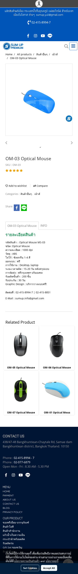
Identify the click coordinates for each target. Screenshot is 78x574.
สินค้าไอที (8, 526)
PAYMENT (8, 495)
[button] (65, 46)
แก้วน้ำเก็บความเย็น (14, 535)
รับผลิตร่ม (8, 543)
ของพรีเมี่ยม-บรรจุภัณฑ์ (16, 522)
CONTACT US (11, 503)
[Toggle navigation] (73, 46)
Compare (42, 185)
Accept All (49, 567)
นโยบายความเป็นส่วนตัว (26, 561)
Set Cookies (30, 567)
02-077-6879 (22, 462)
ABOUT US (9, 499)
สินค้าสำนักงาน (11, 530)
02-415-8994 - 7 (24, 458)
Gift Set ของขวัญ (12, 547)
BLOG (6, 508)
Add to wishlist (17, 185)
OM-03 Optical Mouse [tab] (22, 226)
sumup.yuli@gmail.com (49, 14)
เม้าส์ (37, 194)
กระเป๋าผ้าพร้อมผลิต (14, 539)
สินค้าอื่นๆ (26, 194)
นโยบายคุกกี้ (52, 561)
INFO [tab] (43, 226)
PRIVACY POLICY (12, 512)
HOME (6, 491)
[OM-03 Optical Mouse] (39, 100)
